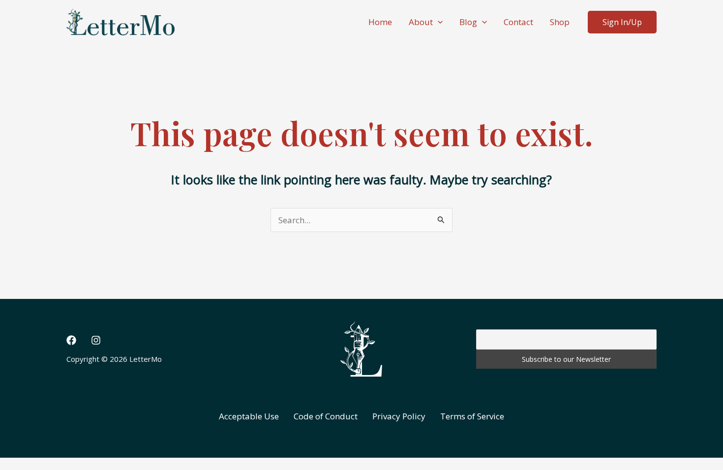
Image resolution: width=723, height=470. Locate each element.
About (421, 22)
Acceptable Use (249, 416)
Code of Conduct (326, 416)
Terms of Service (472, 416)
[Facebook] (71, 340)
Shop (560, 22)
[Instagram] (96, 340)
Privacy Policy (398, 416)
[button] (438, 22)
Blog (468, 22)
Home (380, 22)
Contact (518, 22)
